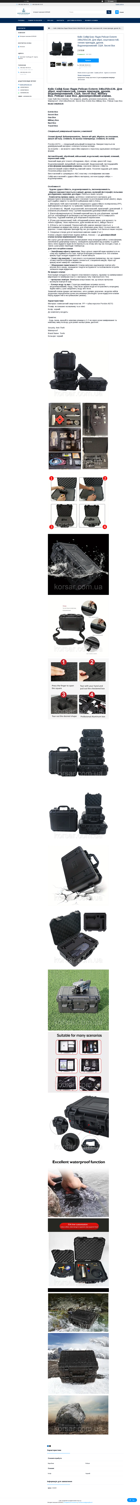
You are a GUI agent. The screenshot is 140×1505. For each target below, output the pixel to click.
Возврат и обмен (91, 20)
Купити (88, 60)
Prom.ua (79, 1500)
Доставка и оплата (74, 20)
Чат (133, 1500)
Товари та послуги (35, 20)
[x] (50, 1446)
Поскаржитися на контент (70, 1502)
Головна (21, 20)
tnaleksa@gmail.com (26, 84)
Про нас (50, 20)
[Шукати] (109, 12)
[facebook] (48, 1446)
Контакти (60, 20)
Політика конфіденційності (85, 1502)
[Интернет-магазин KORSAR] (23, 15)
